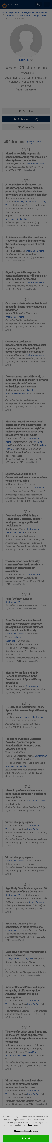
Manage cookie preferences (26, 1131)
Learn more (33, 1125)
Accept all (26, 1138)
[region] (26, 1125)
